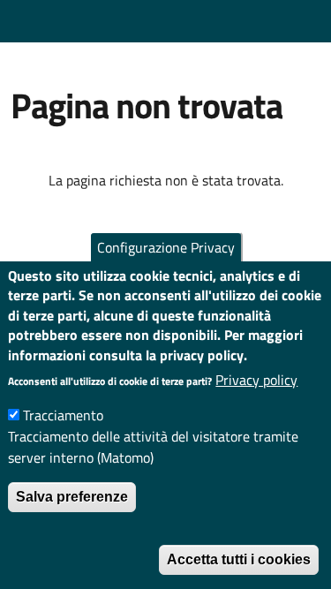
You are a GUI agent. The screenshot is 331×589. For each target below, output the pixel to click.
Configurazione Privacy (166, 247)
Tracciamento (63, 415)
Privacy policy (256, 379)
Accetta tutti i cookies (239, 559)
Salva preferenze (72, 496)
